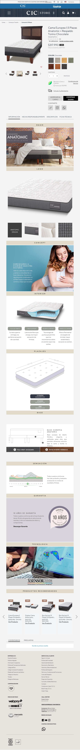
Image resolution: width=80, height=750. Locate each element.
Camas (3, 22)
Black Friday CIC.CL (46, 688)
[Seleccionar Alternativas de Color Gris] (51, 60)
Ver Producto (13, 622)
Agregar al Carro (55, 98)
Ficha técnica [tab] (66, 117)
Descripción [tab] (52, 117)
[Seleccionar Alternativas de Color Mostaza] (64, 60)
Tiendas (10, 677)
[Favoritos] (41, 67)
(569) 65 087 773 (51, 711)
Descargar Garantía (20, 526)
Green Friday (44, 691)
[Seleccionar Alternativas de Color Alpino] (58, 60)
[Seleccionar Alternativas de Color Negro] (64, 66)
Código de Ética (12, 667)
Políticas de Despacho (46, 670)
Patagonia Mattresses (13, 679)
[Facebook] (43, 720)
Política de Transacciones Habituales (17, 665)
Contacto (43, 684)
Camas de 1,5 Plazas (27, 22)
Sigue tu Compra (45, 658)
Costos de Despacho (46, 674)
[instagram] (58, 107)
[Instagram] (49, 720)
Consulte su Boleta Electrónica (48, 681)
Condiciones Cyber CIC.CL (48, 686)
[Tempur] (57, 6)
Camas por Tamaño (13, 22)
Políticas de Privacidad (47, 660)
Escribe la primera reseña (66, 41)
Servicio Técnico (45, 677)
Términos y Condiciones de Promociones (51, 672)
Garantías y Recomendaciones (49, 667)
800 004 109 (44, 701)
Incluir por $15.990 (61, 85)
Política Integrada (12, 660)
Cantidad (51, 72)
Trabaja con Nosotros (13, 674)
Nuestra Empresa (12, 658)
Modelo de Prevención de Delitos (16, 672)
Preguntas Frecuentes (46, 679)
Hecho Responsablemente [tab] (33, 117)
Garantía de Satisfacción (47, 663)
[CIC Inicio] (38, 13)
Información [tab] (14, 117)
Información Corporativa (14, 663)
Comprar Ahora (70, 98)
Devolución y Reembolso (47, 665)
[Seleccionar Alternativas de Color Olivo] (71, 60)
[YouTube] (46, 720)
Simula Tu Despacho (61, 91)
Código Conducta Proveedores (15, 670)
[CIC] (23, 6)
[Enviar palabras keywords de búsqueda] (63, 13)
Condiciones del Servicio (73, 82)
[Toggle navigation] (9, 13)
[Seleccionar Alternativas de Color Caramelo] (58, 66)
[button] (68, 13)
